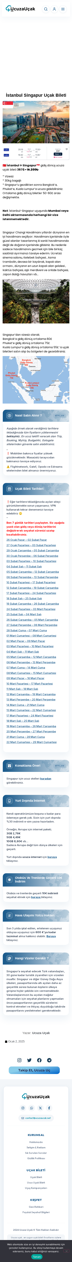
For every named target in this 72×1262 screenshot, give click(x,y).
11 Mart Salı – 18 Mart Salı (22, 689)
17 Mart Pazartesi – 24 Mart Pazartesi (29, 715)
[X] (40, 1108)
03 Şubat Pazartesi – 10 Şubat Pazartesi (31, 561)
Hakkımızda (36, 1142)
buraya (52, 857)
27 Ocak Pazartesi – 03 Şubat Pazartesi (31, 545)
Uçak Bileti (36, 1177)
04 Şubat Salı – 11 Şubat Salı (24, 566)
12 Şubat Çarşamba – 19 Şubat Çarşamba (32, 587)
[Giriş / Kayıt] (54, 9)
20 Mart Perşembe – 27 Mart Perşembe (31, 731)
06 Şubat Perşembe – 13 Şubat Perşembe (32, 577)
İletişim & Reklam (36, 1147)
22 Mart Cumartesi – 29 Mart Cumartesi (31, 742)
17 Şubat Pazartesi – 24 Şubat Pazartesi (31, 593)
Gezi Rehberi (36, 1206)
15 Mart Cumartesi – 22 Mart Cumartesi (31, 710)
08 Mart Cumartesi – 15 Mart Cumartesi (31, 673)
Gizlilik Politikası (36, 1158)
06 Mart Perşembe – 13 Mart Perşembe (30, 662)
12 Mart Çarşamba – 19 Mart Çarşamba (31, 694)
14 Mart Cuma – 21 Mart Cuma (25, 705)
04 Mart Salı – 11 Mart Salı (22, 651)
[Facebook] (39, 1060)
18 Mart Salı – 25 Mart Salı (22, 720)
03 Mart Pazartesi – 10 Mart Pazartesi (29, 646)
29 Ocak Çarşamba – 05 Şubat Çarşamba (32, 550)
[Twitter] (29, 1060)
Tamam (37, 1256)
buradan (45, 778)
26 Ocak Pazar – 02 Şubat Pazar (26, 539)
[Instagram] (19, 1060)
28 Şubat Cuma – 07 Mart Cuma (26, 630)
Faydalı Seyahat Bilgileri (36, 1212)
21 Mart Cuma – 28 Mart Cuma (25, 737)
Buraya (51, 936)
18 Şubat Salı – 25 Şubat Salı (24, 598)
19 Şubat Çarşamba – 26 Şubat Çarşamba (32, 603)
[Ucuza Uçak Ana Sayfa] (36, 1096)
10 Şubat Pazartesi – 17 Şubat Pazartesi (31, 582)
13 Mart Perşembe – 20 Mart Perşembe (30, 699)
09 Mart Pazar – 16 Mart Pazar (25, 678)
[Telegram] (49, 1060)
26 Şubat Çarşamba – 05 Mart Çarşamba (32, 619)
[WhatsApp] (31, 1108)
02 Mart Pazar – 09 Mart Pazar (25, 641)
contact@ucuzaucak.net (38, 1118)
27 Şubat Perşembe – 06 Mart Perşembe (31, 625)
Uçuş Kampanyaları (36, 1188)
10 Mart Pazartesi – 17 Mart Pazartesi (29, 683)
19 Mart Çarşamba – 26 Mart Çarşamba (31, 726)
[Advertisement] (36, 56)
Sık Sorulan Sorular (36, 1152)
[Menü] (63, 9)
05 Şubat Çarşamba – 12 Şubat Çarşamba (32, 571)
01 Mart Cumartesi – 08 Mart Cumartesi (31, 635)
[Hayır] (66, 1250)
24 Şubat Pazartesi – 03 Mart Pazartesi (30, 609)
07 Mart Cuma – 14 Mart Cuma (25, 667)
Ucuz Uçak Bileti (36, 1182)
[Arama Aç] (46, 9)
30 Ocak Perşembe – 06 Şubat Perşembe (32, 556)
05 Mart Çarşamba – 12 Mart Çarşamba (31, 657)
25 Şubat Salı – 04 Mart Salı (23, 614)
